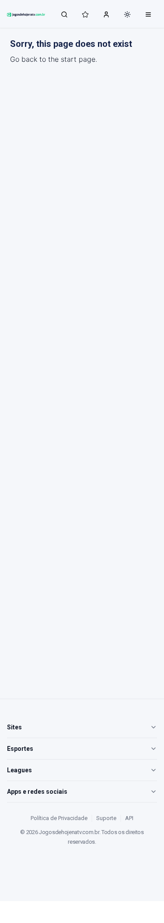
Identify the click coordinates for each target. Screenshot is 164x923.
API (129, 818)
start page (78, 59)
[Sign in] (106, 14)
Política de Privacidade (59, 818)
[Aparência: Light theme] (127, 14)
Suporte (106, 818)
